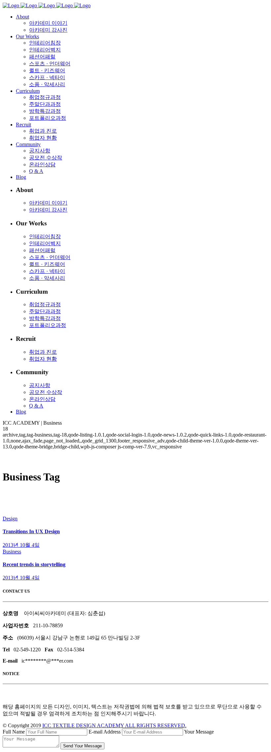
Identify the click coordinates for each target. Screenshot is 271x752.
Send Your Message (82, 745)
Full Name (14, 732)
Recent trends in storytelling (34, 564)
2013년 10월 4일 (21, 545)
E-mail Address (105, 732)
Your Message (199, 732)
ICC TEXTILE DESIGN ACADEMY (114, 725)
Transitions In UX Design (31, 531)
